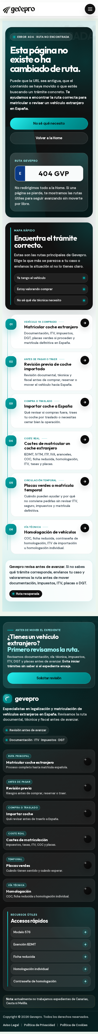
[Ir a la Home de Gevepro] (19, 9)
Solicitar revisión (49, 678)
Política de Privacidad (39, 1025)
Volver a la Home (49, 138)
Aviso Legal (11, 1025)
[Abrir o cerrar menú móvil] (90, 9)
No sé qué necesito (49, 123)
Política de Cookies (74, 1025)
